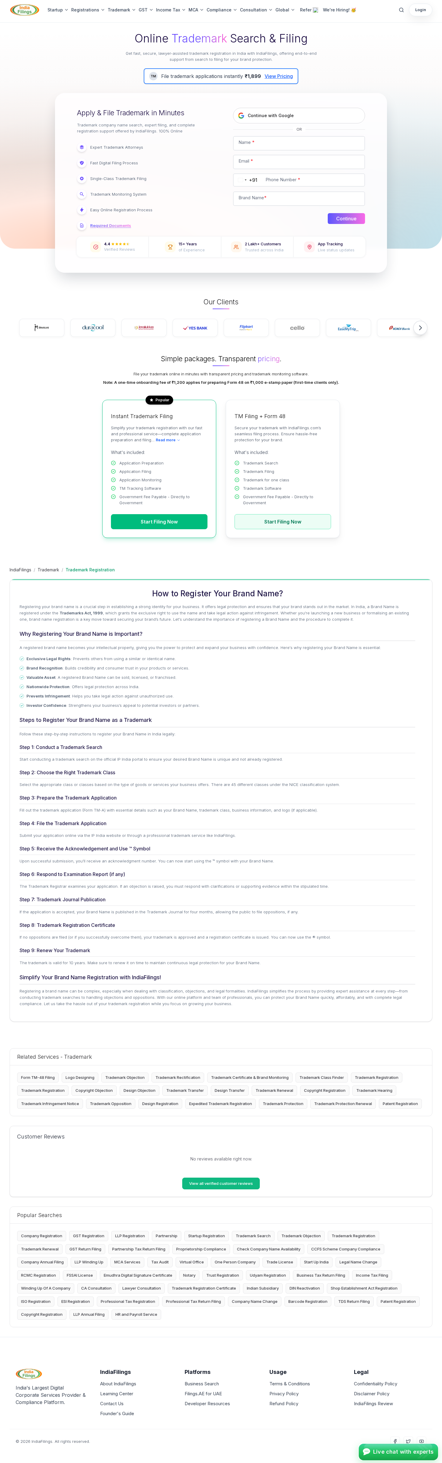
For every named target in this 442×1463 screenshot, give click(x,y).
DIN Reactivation (305, 1288)
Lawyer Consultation (141, 1288)
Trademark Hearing (374, 1090)
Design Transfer (230, 1090)
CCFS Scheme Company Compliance (345, 1249)
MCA (193, 9)
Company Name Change (255, 1301)
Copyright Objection (94, 1090)
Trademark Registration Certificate (204, 1288)
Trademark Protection (283, 1103)
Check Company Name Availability (268, 1249)
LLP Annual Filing (89, 1314)
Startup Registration (206, 1235)
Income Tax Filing (372, 1275)
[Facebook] (395, 1441)
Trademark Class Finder (321, 1077)
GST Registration (88, 1235)
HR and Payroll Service (136, 1314)
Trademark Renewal (274, 1090)
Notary (189, 1275)
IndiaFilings (20, 569)
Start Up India (316, 1262)
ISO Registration (36, 1301)
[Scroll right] (420, 328)
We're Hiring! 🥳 (339, 9)
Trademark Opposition (110, 1103)
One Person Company (235, 1262)
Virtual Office (192, 1262)
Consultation (253, 9)
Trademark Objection (125, 1077)
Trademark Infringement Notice (50, 1103)
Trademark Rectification (177, 1077)
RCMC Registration (38, 1275)
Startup (55, 9)
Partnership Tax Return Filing (138, 1249)
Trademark (119, 9)
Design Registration (160, 1103)
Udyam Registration (268, 1275)
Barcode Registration (307, 1301)
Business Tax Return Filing (321, 1275)
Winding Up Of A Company (45, 1288)
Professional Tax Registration (128, 1301)
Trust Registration (222, 1275)
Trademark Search (253, 1235)
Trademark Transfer (185, 1090)
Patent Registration (400, 1103)
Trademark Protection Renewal (343, 1103)
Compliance (219, 9)
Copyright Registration (324, 1090)
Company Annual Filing (42, 1262)
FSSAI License (80, 1275)
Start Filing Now (159, 522)
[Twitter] (408, 1441)
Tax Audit (160, 1262)
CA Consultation (96, 1288)
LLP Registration (130, 1235)
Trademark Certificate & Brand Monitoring (250, 1077)
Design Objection (139, 1090)
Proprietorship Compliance (201, 1249)
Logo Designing (80, 1077)
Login (420, 9)
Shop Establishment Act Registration (364, 1288)
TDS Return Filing (354, 1301)
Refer (306, 9)
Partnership (166, 1235)
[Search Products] (401, 10)
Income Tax (168, 9)
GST (143, 9)
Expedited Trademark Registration (220, 1103)
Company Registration (41, 1235)
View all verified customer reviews (221, 1183)
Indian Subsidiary (263, 1288)
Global (282, 9)
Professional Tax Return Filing (193, 1301)
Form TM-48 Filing (38, 1077)
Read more (166, 440)
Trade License (279, 1262)
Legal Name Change (358, 1262)
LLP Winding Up (89, 1262)
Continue (346, 219)
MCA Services (127, 1262)
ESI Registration (75, 1301)
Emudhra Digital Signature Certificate (138, 1275)
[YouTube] (421, 1441)
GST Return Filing (85, 1249)
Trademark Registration (376, 1077)
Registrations (85, 9)
